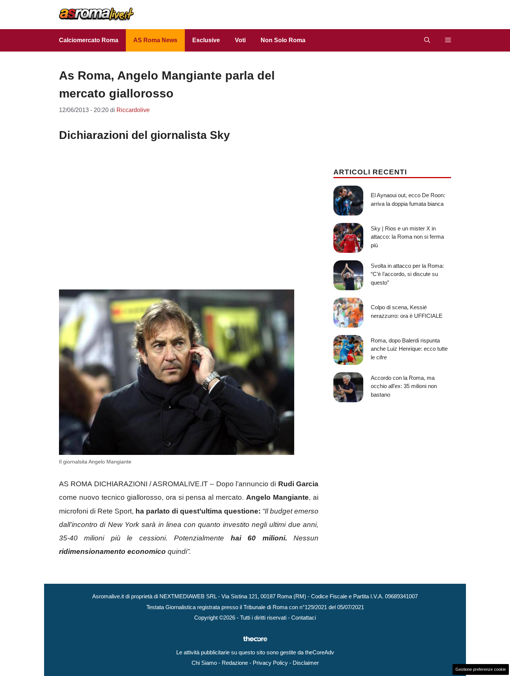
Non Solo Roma (283, 40)
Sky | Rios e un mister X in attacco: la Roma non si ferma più (407, 236)
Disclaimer (306, 663)
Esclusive (206, 40)
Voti (240, 40)
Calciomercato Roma (88, 40)
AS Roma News (155, 40)
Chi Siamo (204, 663)
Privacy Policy (270, 663)
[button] (427, 40)
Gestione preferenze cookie (480, 669)
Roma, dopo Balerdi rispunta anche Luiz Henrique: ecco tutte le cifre (409, 348)
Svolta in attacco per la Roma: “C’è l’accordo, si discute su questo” (407, 274)
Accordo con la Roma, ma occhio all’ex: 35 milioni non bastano (404, 386)
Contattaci (303, 617)
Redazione (235, 663)
